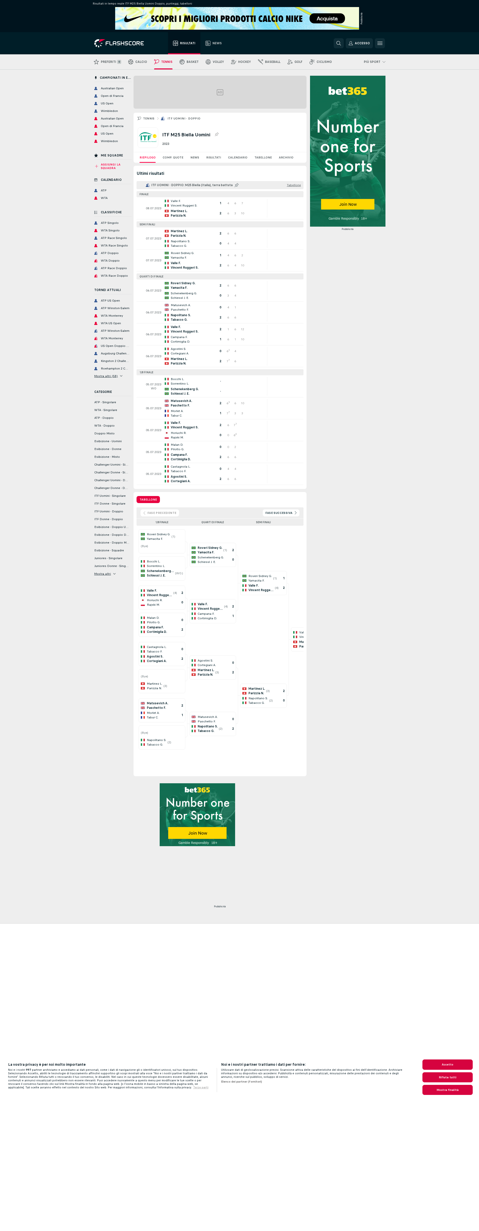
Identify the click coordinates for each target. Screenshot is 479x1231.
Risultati (213, 157)
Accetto (448, 1064)
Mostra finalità (448, 1090)
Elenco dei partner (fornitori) (241, 1081)
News (194, 157)
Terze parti (200, 1087)
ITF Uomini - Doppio (184, 118)
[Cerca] (339, 43)
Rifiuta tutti (448, 1077)
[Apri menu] (380, 43)
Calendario (237, 157)
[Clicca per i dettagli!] (220, 208)
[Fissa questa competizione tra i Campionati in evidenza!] (216, 135)
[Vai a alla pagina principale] (122, 43)
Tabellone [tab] (148, 499)
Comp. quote (173, 157)
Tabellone (263, 157)
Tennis (149, 118)
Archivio (286, 157)
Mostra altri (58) (106, 376)
